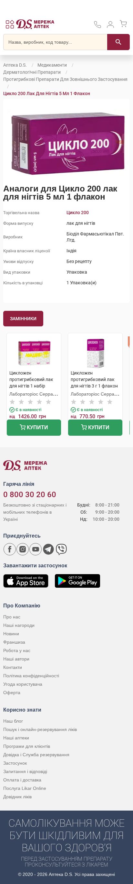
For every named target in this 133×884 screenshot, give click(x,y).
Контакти (12, 667)
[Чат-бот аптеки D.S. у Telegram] (48, 549)
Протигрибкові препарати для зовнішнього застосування (65, 79)
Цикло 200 (77, 212)
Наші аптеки (16, 737)
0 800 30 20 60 (29, 494)
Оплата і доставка (22, 779)
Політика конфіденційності (31, 675)
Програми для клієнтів (26, 746)
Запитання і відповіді (25, 771)
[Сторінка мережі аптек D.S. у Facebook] (9, 549)
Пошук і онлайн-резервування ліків (40, 729)
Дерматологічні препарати (32, 72)
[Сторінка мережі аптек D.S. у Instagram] (22, 549)
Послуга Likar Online (24, 788)
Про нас (11, 616)
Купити (37, 427)
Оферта (11, 692)
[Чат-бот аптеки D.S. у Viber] (61, 549)
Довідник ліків (17, 796)
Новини (11, 633)
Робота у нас (16, 650)
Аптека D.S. (15, 65)
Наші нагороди (19, 625)
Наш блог (13, 721)
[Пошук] (118, 42)
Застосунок (15, 763)
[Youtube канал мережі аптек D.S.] (35, 549)
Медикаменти (52, 65)
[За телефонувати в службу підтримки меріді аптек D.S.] (97, 26)
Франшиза (14, 642)
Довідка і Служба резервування (36, 754)
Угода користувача (22, 684)
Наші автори (16, 658)
